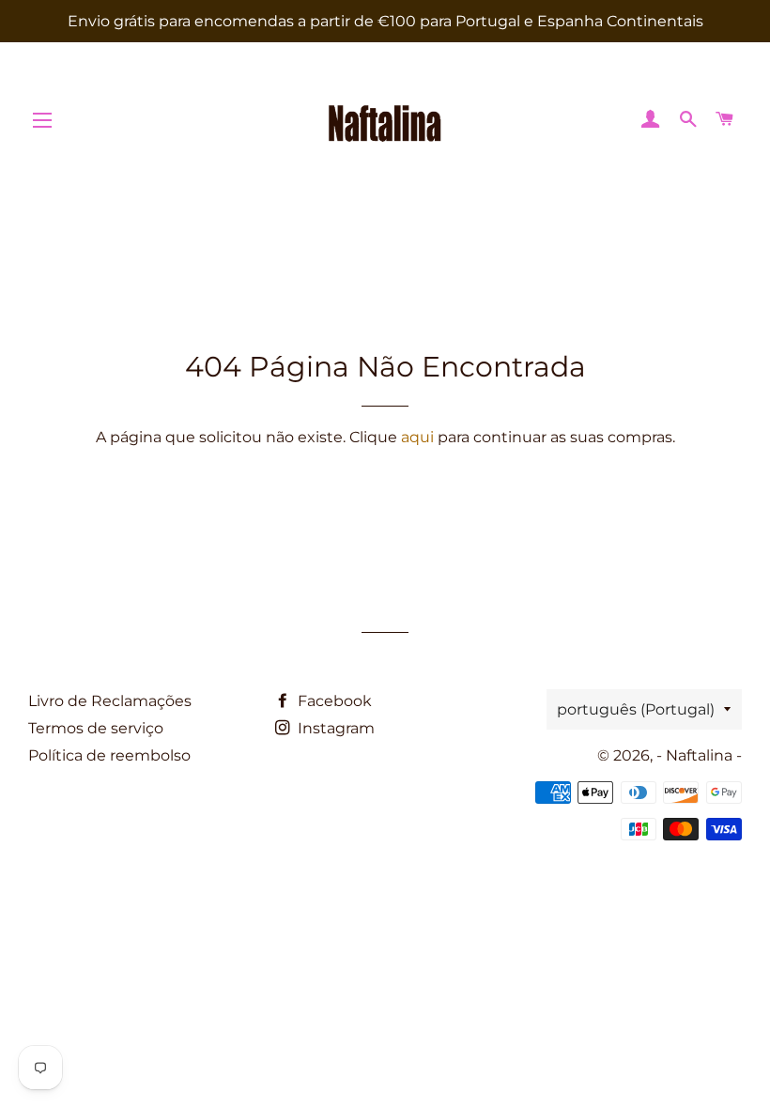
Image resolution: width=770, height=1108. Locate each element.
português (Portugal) (636, 709)
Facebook (333, 701)
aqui (417, 437)
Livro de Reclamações (110, 701)
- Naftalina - (699, 755)
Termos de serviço (95, 728)
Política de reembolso (109, 755)
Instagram (334, 728)
